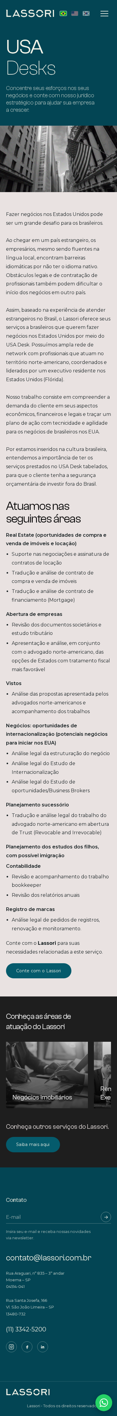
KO (86, 13)
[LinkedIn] (42, 1346)
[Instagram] (11, 1346)
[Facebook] (27, 1346)
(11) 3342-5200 (26, 1329)
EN (74, 13)
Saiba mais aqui (33, 1144)
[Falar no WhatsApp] (103, 1402)
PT (63, 13)
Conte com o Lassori (38, 971)
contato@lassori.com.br (49, 1258)
